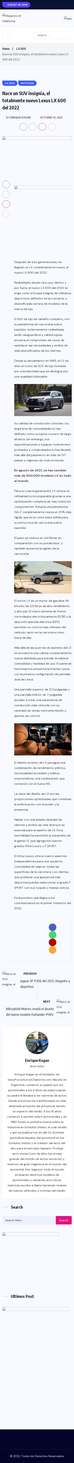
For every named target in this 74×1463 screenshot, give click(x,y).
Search (63, 1220)
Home (5, 49)
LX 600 (21, 49)
